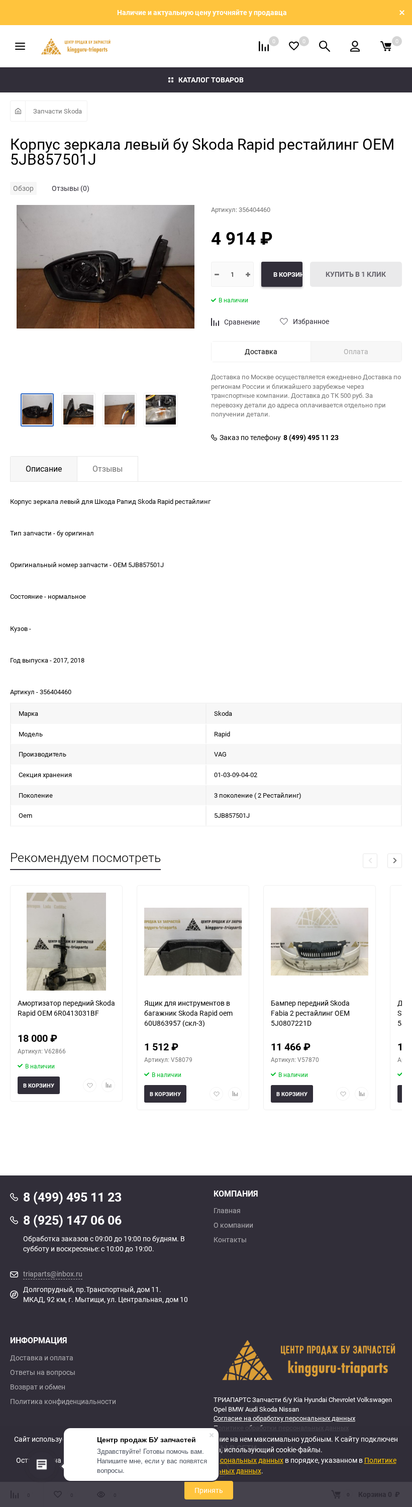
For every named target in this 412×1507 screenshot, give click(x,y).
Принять (208, 1490)
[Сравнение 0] (264, 46)
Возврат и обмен (37, 1386)
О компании (233, 1225)
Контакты (230, 1239)
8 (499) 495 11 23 (311, 437)
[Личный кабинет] (355, 46)
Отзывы (107, 468)
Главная (227, 1210)
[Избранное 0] (294, 46)
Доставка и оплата (41, 1357)
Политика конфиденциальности (63, 1401)
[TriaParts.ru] (308, 1360)
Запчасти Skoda (57, 111)
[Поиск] (324, 46)
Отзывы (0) (70, 188)
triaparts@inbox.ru (52, 1273)
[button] (394, 860)
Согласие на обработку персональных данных (284, 1418)
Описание (44, 468)
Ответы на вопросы (42, 1372)
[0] (386, 46)
